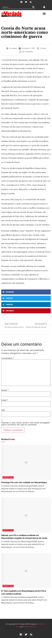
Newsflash (8, 477)
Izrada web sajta (29, 626)
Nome (5, 390)
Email (4, 400)
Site (3, 410)
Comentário (7, 358)
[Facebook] (21, 2)
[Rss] (31, 2)
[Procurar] (33, 7)
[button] (44, 13)
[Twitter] (26, 2)
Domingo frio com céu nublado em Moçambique (24, 482)
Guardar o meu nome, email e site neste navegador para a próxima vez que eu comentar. (25, 424)
